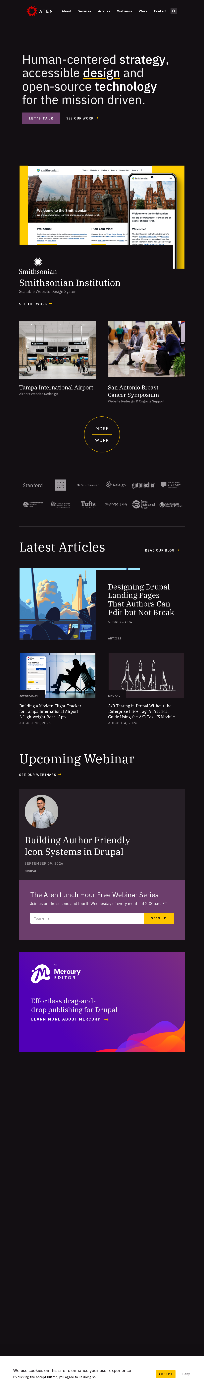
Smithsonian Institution (70, 282)
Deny (186, 1374)
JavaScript (29, 695)
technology (126, 86)
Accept (166, 1374)
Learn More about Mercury (65, 1019)
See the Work (33, 304)
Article (115, 638)
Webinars (124, 11)
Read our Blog (160, 550)
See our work (79, 118)
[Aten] (39, 11)
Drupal (114, 695)
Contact (160, 11)
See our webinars (37, 775)
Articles (104, 11)
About (66, 11)
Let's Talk (41, 118)
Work (143, 11)
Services (84, 11)
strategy (143, 59)
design (101, 73)
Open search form (174, 11)
